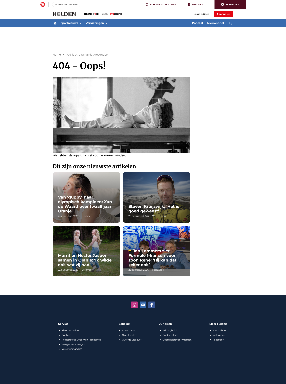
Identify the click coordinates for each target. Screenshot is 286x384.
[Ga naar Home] (55, 23)
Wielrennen (159, 216)
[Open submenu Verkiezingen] (106, 23)
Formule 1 (158, 269)
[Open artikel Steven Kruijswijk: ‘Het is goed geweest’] (156, 197)
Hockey (86, 216)
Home (57, 54)
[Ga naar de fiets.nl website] (105, 14)
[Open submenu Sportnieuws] (80, 23)
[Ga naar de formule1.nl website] (91, 14)
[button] (230, 4)
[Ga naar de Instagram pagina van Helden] (134, 305)
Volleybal (87, 269)
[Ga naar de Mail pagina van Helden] (143, 305)
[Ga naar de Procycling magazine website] (116, 14)
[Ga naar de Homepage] (64, 14)
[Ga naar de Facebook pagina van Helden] (151, 305)
